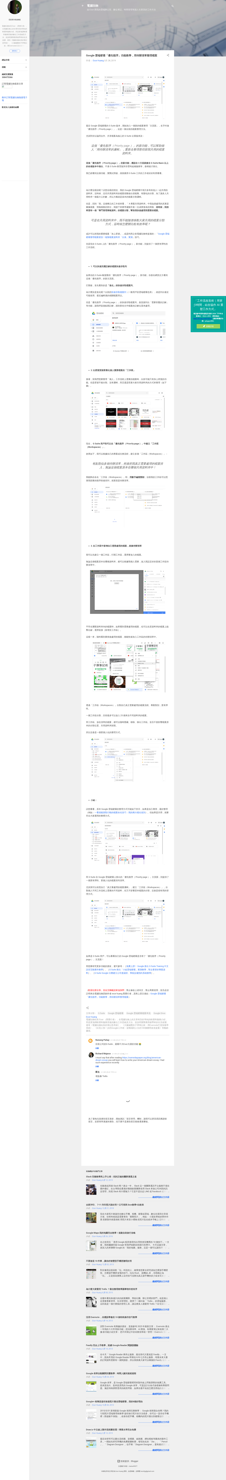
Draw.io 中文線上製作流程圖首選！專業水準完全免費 (111, 1429)
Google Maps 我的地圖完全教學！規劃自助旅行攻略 (110, 1233)
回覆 (97, 1048)
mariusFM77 (133, 1466)
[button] (168, 55)
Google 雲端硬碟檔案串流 (139, 1013)
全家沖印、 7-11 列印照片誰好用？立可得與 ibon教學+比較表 (115, 1204)
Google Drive (159, 1013)
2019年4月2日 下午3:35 (118, 1040)
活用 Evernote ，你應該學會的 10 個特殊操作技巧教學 (111, 1317)
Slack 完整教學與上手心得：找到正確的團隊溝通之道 (111, 1176)
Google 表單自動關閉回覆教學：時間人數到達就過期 (111, 1373)
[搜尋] (172, 6)
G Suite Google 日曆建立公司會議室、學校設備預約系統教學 (123, 973)
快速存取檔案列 (118, 292)
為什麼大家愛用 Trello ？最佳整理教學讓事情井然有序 (111, 1289)
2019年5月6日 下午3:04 (108, 1072)
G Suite (101, 1013)
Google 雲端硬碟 (115, 1013)
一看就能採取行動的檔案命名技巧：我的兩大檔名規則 (120, 812)
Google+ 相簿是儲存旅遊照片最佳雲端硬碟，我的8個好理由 (114, 1401)
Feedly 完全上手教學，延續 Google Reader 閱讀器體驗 (112, 1345)
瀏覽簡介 (15, 51)
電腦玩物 (92, 5)
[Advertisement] (127, 31)
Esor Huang (15, 20)
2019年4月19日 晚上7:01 (120, 1054)
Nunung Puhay (102, 1040)
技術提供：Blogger (129, 1461)
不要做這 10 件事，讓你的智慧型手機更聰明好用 (109, 1261)
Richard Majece (103, 1053)
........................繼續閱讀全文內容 (153, 1197)
